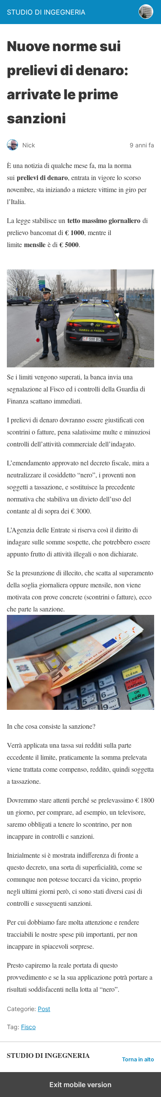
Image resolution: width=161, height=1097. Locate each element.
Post (44, 1008)
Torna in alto (138, 1059)
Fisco (28, 1026)
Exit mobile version (80, 1084)
